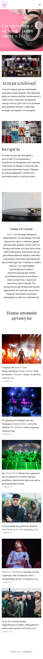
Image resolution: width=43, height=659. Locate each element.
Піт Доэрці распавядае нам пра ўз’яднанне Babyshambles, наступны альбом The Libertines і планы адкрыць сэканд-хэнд (20, 426)
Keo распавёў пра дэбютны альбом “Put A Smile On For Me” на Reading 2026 (20, 527)
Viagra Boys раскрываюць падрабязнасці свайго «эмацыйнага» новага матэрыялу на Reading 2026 (20, 625)
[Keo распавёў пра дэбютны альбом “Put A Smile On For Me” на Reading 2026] (21, 520)
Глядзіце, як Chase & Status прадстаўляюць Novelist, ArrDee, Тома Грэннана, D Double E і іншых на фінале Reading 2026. (21, 373)
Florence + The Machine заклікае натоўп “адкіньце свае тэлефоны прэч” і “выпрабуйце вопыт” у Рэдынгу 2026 (20, 575)
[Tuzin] (4, 4)
